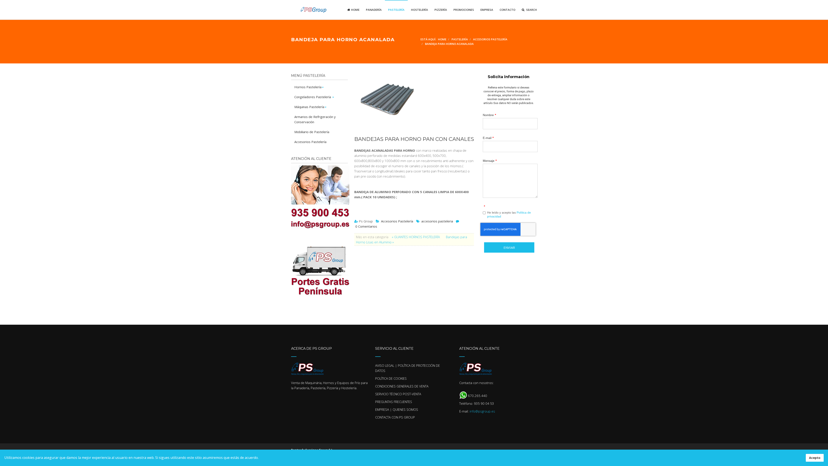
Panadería (374, 10)
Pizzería (440, 10)
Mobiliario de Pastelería (311, 132)
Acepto (814, 458)
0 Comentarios (366, 226)
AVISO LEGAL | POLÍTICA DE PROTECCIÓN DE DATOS (407, 368)
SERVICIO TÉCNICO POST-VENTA (398, 394)
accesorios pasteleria (437, 221)
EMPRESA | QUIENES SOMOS (396, 409)
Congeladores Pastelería (313, 97)
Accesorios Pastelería (397, 221)
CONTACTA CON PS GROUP (395, 417)
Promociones (463, 10)
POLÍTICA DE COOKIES (391, 378)
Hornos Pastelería (307, 87)
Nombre (489, 115)
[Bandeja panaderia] (412, 103)
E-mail (488, 138)
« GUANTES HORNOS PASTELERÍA (416, 237)
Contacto (507, 10)
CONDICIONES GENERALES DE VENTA (401, 386)
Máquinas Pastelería (309, 107)
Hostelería (419, 10)
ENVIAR (509, 247)
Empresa (486, 10)
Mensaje (490, 160)
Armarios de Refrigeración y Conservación (315, 119)
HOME (355, 10)
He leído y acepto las (509, 214)
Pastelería (396, 10)
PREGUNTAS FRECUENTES (393, 402)
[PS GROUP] (309, 9)
